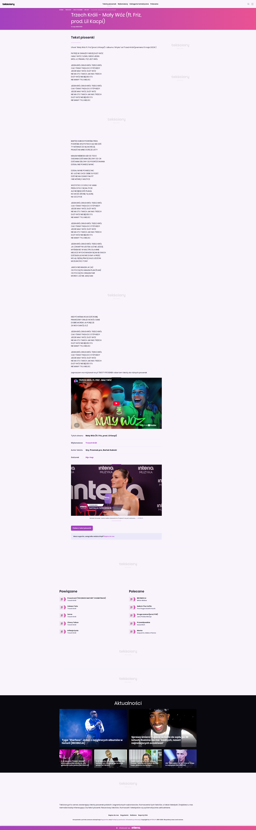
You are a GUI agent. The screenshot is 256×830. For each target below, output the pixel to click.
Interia (61, 10)
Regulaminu (104, 819)
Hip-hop (86, 10)
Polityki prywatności (118, 819)
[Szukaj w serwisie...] (248, 4)
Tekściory (68, 10)
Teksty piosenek (77, 10)
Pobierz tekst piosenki (82, 528)
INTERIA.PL (153, 819)
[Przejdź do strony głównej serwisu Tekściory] (8, 4)
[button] (109, 4)
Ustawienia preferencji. (133, 819)
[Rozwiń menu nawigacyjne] (252, 4)
